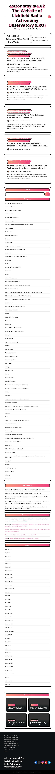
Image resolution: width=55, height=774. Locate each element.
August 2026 (8, 549)
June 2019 (7, 677)
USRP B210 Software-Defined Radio (14, 449)
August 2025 (8, 592)
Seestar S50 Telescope (11, 402)
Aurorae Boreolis (9, 228)
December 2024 (9, 620)
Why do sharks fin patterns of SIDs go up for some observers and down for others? (25, 489)
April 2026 (8, 563)
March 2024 (8, 652)
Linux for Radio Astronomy (11, 288)
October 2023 (8, 670)
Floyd (6, 529)
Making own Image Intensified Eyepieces (15, 306)
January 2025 (8, 617)
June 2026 (7, 556)
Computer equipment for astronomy (13, 246)
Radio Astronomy (9, 377)
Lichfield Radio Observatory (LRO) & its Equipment (17, 285)
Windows (7, 475)
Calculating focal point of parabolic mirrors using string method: (24, 538)
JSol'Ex (7, 274)
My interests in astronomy (11, 342)
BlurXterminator (9, 232)
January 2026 (8, 574)
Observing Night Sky (10, 360)
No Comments (26, 64)
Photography (8, 363)
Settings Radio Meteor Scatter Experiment (15, 409)
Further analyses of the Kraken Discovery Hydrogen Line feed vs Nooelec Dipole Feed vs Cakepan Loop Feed (16, 725)
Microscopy (8, 324)
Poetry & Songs (9, 370)
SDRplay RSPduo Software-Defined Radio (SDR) (17, 399)
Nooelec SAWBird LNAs (11, 356)
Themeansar (38, 772)
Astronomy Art (9, 214)
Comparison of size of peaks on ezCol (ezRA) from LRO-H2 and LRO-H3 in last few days (25, 59)
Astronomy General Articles (12, 217)
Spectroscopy (8, 431)
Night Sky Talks (9, 349)
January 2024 (8, 659)
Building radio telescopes (11, 235)
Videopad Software (10, 452)
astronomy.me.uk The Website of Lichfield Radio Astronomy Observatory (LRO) (27, 15)
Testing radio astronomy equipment (13, 434)
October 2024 (8, 627)
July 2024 (7, 638)
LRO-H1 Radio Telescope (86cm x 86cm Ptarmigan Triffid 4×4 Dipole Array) (23, 292)
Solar (6, 417)
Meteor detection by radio (11, 317)
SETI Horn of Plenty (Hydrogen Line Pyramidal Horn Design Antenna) (21, 406)
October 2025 (8, 585)
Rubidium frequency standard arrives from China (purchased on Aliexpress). (23, 493)
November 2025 (9, 581)
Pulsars (7, 374)
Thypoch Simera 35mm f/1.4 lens (13, 442)
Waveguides (8, 461)
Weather (7, 464)
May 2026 (7, 560)
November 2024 (9, 624)
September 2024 (9, 631)
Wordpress (8, 479)
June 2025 (7, 599)
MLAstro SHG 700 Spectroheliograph (14, 331)
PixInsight (7, 367)
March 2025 (8, 610)
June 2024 (7, 642)
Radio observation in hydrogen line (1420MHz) (18, 55)
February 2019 (9, 681)
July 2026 (7, 553)
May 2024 (7, 645)
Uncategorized (8, 445)
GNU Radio (8, 260)
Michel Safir (8, 320)
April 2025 (8, 606)
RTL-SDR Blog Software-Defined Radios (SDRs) (17, 388)
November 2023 (9, 667)
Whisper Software (9, 471)
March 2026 (8, 567)
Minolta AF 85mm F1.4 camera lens (13, 328)
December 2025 (9, 578)
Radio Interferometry (10, 381)
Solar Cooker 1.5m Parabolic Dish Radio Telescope (17, 420)
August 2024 (8, 635)
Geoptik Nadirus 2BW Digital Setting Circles (16, 256)
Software (7, 413)
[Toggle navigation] (5, 17)
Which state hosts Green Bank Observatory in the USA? (23, 535)
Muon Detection (9, 338)
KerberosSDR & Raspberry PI (12, 281)
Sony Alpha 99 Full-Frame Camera (13, 427)
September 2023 (9, 674)
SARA (6, 392)
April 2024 (8, 649)
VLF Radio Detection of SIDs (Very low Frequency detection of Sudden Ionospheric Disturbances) (25, 456)
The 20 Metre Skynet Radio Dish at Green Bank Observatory (19, 438)
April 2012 (8, 684)
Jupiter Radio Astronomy (11, 278)
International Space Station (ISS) (13, 267)
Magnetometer (8, 303)
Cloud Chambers (9, 242)
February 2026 (9, 570)
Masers (7, 313)
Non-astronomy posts (10, 353)
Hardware (7, 264)
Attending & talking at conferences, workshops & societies (19, 224)
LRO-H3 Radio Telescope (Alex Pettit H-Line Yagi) (19, 53)
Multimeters (8, 335)
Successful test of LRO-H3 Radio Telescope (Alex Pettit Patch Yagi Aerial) (25, 116)
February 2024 (9, 656)
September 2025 (9, 588)
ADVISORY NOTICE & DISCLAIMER (14, 203)
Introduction (8, 271)
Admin (11, 64)
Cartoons (7, 239)
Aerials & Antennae (10, 207)
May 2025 (7, 602)
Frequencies (8, 253)
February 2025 (9, 613)
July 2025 (7, 595)
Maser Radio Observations (11, 310)
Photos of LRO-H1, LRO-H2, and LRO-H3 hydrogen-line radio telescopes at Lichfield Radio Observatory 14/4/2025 (27, 146)
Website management (10, 468)
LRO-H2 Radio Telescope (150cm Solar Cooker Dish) (18, 296)
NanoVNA (7, 345)
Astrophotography (9, 221)
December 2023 (9, 663)
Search (27, 189)
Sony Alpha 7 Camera (10, 424)
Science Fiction (8, 395)
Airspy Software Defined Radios (13, 210)
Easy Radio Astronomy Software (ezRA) (17, 51)
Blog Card (31, 772)
